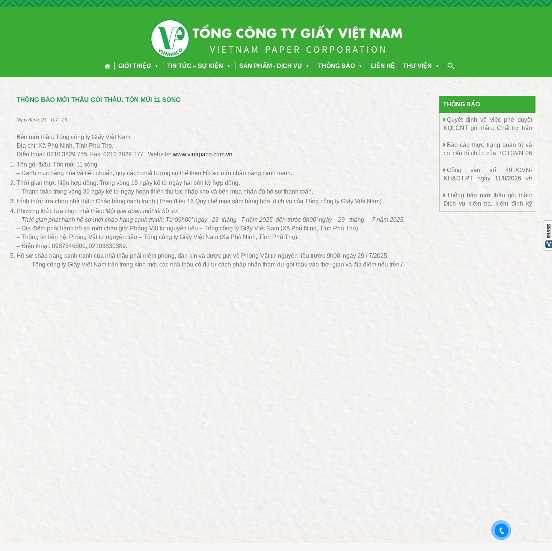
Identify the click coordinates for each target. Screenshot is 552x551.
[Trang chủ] (108, 66)
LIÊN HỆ (383, 66)
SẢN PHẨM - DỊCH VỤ (270, 66)
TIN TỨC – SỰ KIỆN (195, 66)
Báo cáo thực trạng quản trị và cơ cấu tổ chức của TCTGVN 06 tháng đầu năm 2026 (487, 153)
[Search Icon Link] (451, 66)
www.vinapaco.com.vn (202, 154)
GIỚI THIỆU (134, 66)
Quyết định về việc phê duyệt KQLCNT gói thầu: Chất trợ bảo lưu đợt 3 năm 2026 (487, 128)
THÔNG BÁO (336, 66)
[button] (155, 66)
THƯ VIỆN (417, 66)
